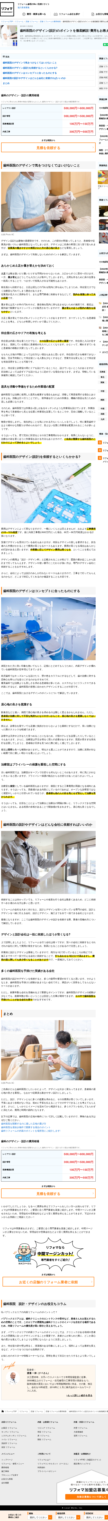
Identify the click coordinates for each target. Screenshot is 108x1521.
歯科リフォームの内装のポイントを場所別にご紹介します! (30, 1130)
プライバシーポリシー (47, 1471)
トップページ (7, 1459)
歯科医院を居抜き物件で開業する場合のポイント (26, 1127)
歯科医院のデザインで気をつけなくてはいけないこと (30, 62)
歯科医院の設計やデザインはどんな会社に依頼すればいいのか (34, 78)
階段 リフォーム (44, 1439)
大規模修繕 (78, 1431)
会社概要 (5, 1482)
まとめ (6, 83)
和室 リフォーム (44, 1431)
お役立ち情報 (7, 1479)
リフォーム (23, 1411)
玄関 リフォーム (80, 1435)
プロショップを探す (9, 1475)
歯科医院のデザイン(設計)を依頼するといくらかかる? (30, 67)
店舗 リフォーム (37, 1411)
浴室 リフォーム (8, 1447)
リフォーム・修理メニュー (12, 1463)
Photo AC (10, 234)
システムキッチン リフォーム (13, 1435)
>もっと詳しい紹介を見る (79, 1395)
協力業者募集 (24, 7)
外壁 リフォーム (80, 1427)
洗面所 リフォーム (9, 1443)
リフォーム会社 (69, 13)
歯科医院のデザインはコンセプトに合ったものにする (30, 72)
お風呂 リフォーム (9, 1427)
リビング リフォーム (46, 1427)
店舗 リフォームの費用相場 (56, 1411)
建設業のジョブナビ (82, 1463)
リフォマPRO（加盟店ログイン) (87, 1459)
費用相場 (5, 1467)
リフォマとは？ (44, 1459)
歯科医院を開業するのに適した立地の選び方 (23, 1123)
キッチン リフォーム (10, 1431)
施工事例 (5, 1471)
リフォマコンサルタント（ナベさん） (53, 1463)
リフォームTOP (11, 1411)
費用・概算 (36, 13)
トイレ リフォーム (9, 1439)
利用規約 (41, 1467)
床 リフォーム (43, 1435)
